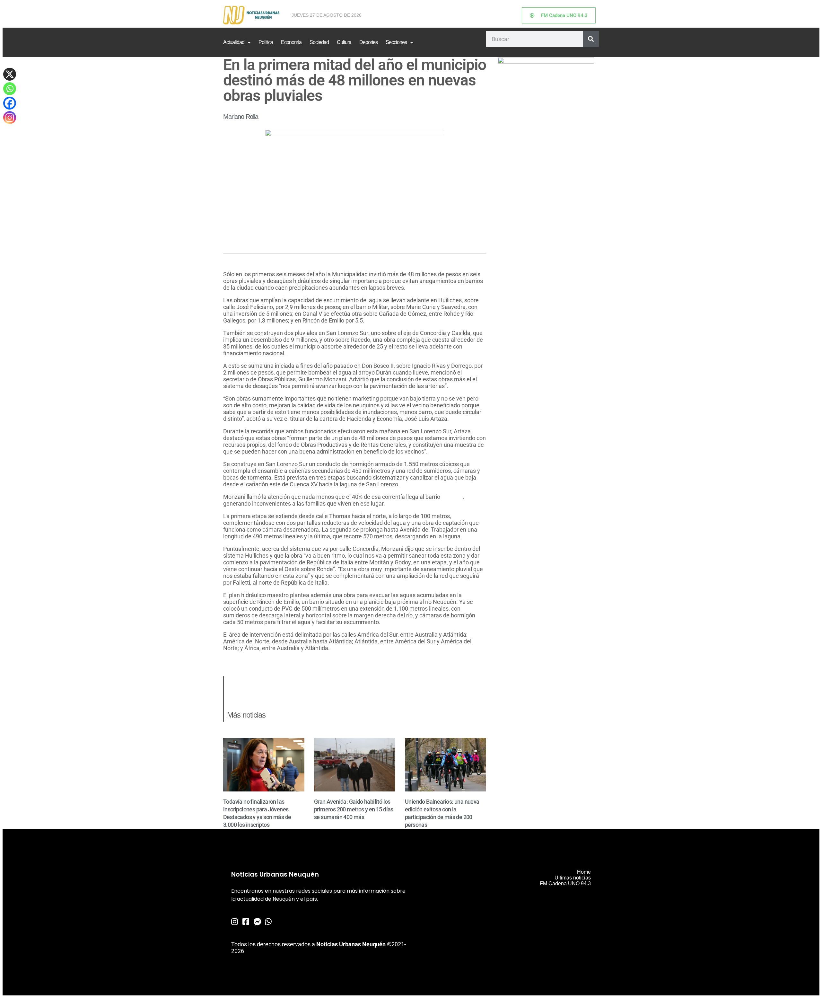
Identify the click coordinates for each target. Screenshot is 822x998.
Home (584, 872)
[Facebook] (9, 103)
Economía (291, 42)
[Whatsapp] (9, 88)
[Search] (591, 39)
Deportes (368, 42)
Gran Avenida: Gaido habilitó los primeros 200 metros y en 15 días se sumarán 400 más (353, 809)
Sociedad (319, 42)
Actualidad (233, 42)
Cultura (344, 42)
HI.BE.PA (451, 496)
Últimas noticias (573, 877)
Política (265, 42)
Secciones (396, 42)
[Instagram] (9, 117)
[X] (9, 74)
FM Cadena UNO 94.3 (565, 883)
